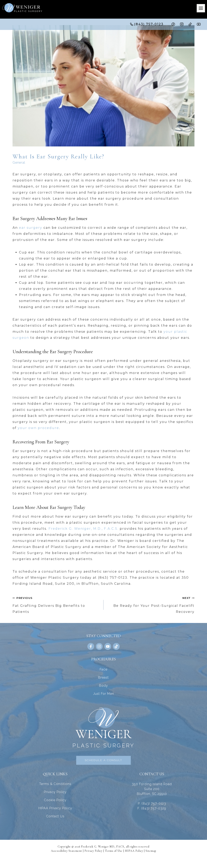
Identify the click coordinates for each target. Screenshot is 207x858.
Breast (103, 677)
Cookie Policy (55, 800)
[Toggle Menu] (201, 8)
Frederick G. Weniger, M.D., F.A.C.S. (83, 529)
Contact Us (55, 816)
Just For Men (103, 694)
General (19, 162)
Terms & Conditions (55, 784)
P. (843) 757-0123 (152, 803)
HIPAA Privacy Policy (55, 808)
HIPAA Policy (134, 851)
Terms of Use (114, 851)
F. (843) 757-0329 (151, 808)
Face (103, 669)
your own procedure (38, 428)
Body (103, 685)
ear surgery (30, 228)
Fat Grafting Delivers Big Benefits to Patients (49, 605)
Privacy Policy (55, 792)
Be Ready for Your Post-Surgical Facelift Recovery (153, 605)
